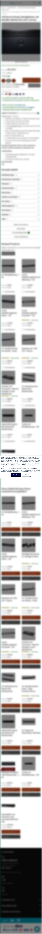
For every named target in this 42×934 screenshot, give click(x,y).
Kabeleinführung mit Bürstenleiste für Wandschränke (9, 426)
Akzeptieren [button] (16, 475)
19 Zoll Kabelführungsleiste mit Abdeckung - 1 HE (31, 277)
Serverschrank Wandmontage (26, 8)
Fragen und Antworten (21, 237)
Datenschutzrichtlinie (30, 466)
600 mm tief (4, 10)
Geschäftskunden (20, 105)
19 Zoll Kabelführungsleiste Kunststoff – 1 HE (29, 313)
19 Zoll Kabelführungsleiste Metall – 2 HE (9, 313)
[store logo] (15, 1)
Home (3, 8)
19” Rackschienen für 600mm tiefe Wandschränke (30, 388)
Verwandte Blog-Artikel (20, 232)
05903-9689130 (9, 860)
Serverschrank (11, 8)
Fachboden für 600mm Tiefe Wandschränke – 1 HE (10, 774)
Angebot (33, 85)
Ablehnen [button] (26, 475)
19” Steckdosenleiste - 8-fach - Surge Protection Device (30, 688)
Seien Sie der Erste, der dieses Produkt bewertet (15, 65)
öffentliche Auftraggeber (27, 107)
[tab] (21, 175)
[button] (16, 61)
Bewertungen (21, 228)
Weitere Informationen (21, 224)
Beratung (16, 100)
